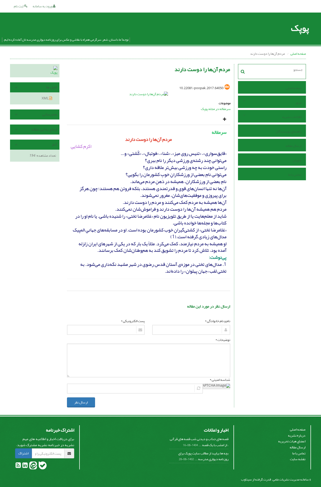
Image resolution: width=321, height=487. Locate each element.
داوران (297, 160)
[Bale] (42, 466)
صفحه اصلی (298, 53)
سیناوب (246, 479)
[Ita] (33, 466)
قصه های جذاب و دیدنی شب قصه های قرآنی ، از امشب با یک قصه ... (199, 442)
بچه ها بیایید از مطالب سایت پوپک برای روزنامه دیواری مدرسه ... (203, 456)
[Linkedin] (24, 466)
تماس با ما (294, 174)
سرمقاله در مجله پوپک (216, 108)
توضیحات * (222, 339)
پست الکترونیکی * (133, 321)
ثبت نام (19, 6)
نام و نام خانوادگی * (217, 321)
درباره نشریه (296, 435)
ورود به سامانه (43, 6)
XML (45, 98)
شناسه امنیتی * (220, 379)
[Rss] (18, 466)
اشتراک (23, 453)
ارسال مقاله (293, 145)
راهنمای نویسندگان (288, 131)
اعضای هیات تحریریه (291, 441)
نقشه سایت (297, 459)
